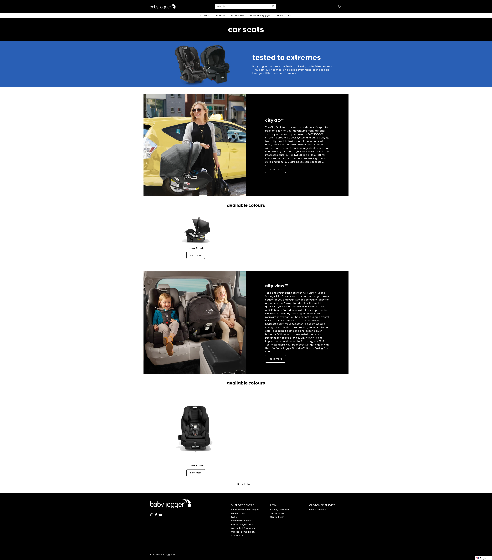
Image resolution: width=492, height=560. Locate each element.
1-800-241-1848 (317, 509)
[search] (245, 6)
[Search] (273, 6)
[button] (483, 558)
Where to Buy (238, 513)
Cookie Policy (277, 517)
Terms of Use (277, 513)
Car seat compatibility (243, 531)
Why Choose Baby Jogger (245, 509)
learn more (275, 169)
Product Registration (242, 524)
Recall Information (241, 520)
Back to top (244, 484)
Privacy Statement (280, 509)
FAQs (234, 517)
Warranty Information (243, 528)
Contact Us (237, 535)
